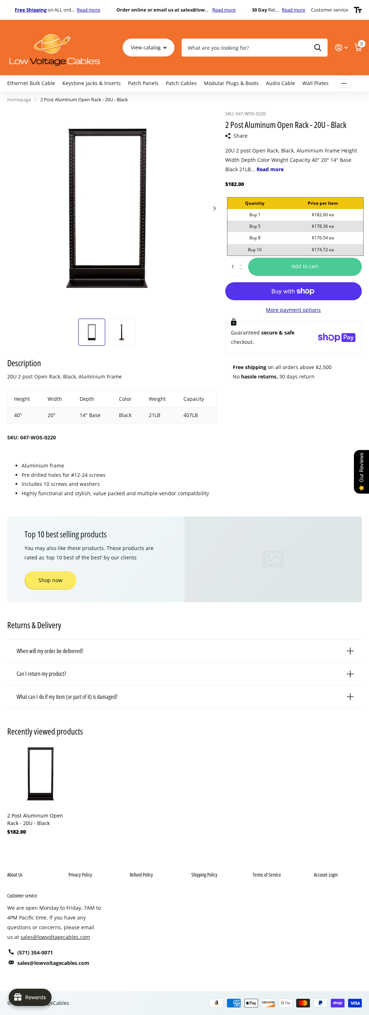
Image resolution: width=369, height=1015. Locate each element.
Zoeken (318, 48)
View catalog (146, 47)
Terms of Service (267, 874)
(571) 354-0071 (35, 952)
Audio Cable (280, 83)
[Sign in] (341, 48)
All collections (31, 83)
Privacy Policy (80, 874)
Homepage (19, 99)
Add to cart (305, 266)
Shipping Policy (204, 874)
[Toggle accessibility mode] (358, 10)
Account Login (326, 874)
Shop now (50, 580)
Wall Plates (315, 83)
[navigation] (91, 332)
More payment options (293, 309)
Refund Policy (141, 874)
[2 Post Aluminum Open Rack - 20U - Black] (40, 774)
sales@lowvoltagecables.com (55, 937)
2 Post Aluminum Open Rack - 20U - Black (35, 819)
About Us (15, 874)
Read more (88, 9)
